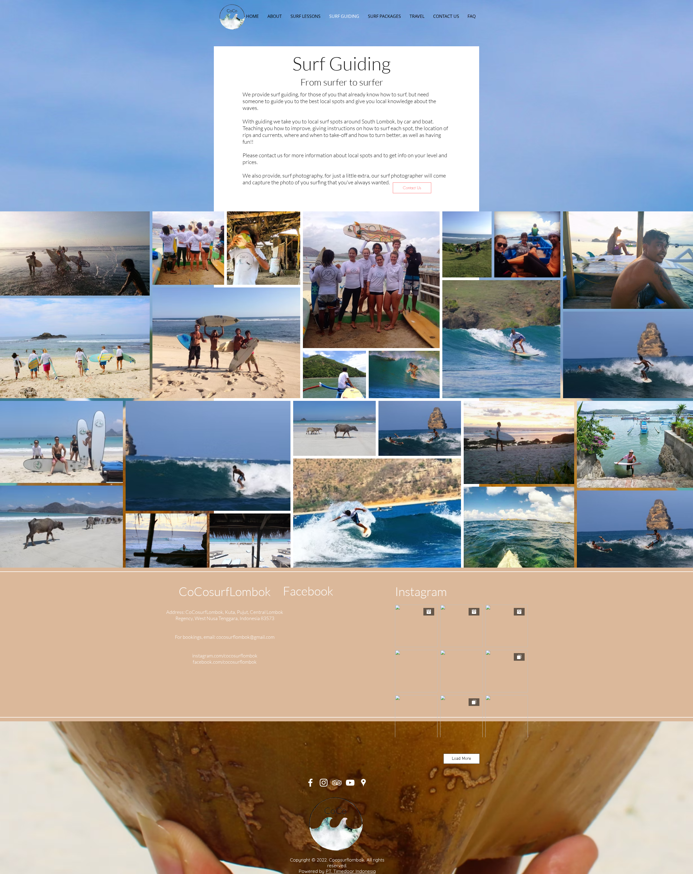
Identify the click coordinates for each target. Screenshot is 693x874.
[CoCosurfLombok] (350, 782)
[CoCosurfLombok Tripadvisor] (337, 782)
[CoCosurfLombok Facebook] (310, 782)
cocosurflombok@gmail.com (245, 637)
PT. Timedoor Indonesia (351, 871)
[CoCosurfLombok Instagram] (323, 782)
